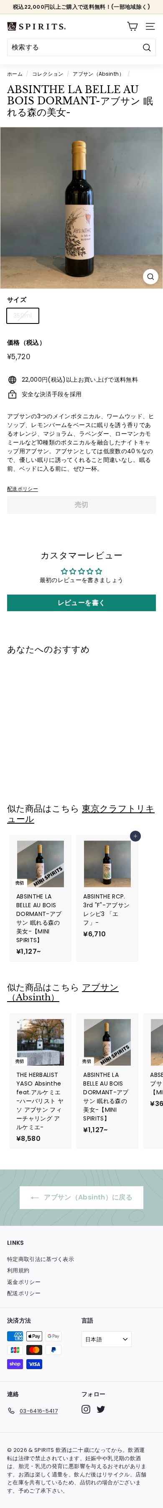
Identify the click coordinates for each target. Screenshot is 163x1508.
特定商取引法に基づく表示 (40, 1259)
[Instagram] (86, 1409)
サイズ (16, 299)
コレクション (47, 74)
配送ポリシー (22, 489)
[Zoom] (150, 276)
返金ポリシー (24, 1282)
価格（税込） (26, 342)
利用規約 (18, 1270)
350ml (22, 315)
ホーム (15, 74)
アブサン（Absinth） (98, 74)
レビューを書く (81, 602)
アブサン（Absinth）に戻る (87, 1197)
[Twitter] (101, 1409)
